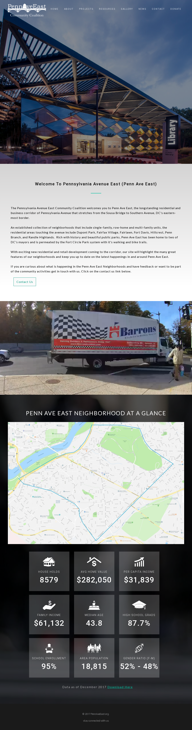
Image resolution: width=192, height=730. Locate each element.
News (142, 9)
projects (86, 9)
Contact (158, 9)
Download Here (120, 687)
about (69, 9)
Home (54, 9)
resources (107, 9)
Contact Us (24, 281)
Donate (175, 9)
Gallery (127, 9)
